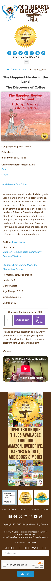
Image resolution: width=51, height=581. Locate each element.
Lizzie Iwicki (18, 242)
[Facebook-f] (9, 53)
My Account (39, 69)
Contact (45, 510)
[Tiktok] (41, 516)
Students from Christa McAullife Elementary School (20, 267)
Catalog (12, 510)
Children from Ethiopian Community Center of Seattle (22, 254)
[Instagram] (32, 53)
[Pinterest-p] (15, 53)
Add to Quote (39, 320)
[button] (26, 62)
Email (5, 549)
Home (4, 510)
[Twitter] (20, 53)
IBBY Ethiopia (33, 510)
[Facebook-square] (10, 516)
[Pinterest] (15, 516)
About (22, 510)
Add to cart (22, 320)
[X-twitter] (20, 516)
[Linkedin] (25, 516)
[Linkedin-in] (26, 53)
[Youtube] (37, 53)
